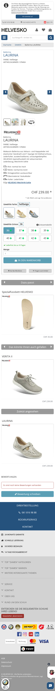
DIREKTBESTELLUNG (27, 505)
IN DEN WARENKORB (29, 260)
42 (33, 238)
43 (45, 238)
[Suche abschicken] (51, 37)
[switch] (5, 687)
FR (51, 22)
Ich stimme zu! (27, 16)
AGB (3, 658)
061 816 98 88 (9, 22)
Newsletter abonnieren (13, 616)
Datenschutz (6, 662)
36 (8, 230)
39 (45, 230)
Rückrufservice (27, 519)
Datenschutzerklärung (19, 12)
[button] (7, 92)
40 (8, 238)
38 (33, 230)
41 (20, 238)
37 (20, 230)
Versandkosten (46, 198)
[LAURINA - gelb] (21, 212)
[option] (27, 313)
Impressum (6, 666)
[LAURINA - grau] (33, 212)
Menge (6, 249)
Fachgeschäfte (29, 22)
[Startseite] (16, 28)
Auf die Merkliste (16, 271)
